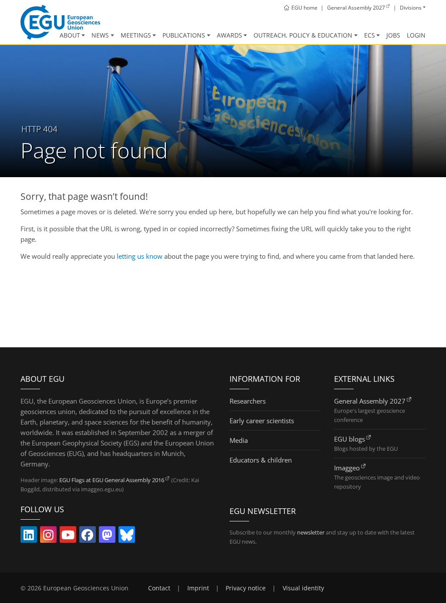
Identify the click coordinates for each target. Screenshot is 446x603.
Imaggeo (347, 467)
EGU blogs (349, 439)
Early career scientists (262, 420)
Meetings (136, 35)
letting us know (139, 256)
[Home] (60, 22)
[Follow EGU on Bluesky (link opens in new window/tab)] (126, 536)
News (100, 35)
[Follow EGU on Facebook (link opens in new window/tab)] (87, 536)
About (70, 35)
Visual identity (303, 588)
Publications (183, 35)
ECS (369, 35)
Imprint (198, 588)
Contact (159, 588)
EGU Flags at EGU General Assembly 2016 (111, 480)
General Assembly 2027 (369, 401)
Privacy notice (246, 588)
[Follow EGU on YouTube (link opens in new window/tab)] (68, 536)
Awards (229, 35)
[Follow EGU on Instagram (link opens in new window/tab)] (48, 536)
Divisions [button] (411, 7)
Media (239, 440)
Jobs (393, 35)
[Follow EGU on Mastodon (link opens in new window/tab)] (107, 536)
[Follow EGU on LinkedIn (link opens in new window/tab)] (28, 536)
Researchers (248, 401)
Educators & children (261, 460)
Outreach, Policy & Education (302, 35)
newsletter (310, 532)
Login (416, 35)
